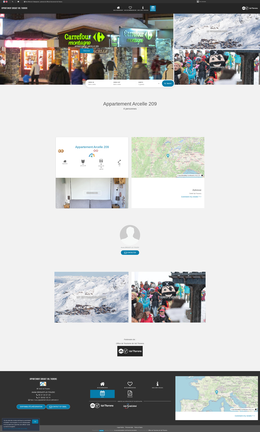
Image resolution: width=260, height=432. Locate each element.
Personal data (129, 427)
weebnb (101, 430)
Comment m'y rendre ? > (191, 197)
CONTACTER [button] (131, 252)
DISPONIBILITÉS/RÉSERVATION (31, 407)
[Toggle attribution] (202, 175)
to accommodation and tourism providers (125, 430)
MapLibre (197, 175)
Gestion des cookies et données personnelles (15, 428)
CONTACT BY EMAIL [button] (59, 407)
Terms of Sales (138, 427)
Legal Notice (120, 427)
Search (169, 83)
